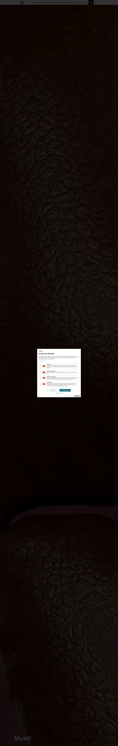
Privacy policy (42, 361)
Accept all (65, 390)
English (40, 351)
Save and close (59, 393)
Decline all (53, 390)
